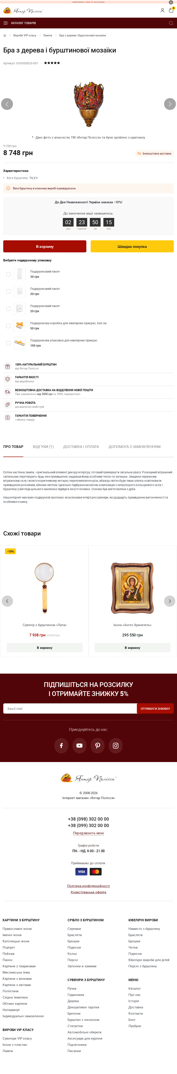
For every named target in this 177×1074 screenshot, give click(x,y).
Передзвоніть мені (88, 833)
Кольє (72, 953)
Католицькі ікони (16, 941)
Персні (73, 960)
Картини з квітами (17, 985)
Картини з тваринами (19, 966)
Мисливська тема (16, 972)
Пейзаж (8, 953)
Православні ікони (17, 928)
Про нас (134, 994)
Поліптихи (11, 991)
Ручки (72, 988)
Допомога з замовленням (135, 446)
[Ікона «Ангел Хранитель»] (132, 588)
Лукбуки (134, 1026)
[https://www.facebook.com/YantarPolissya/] (61, 745)
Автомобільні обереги (84, 1032)
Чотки (133, 947)
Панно (8, 960)
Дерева (73, 1001)
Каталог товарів (23, 23)
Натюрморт (11, 1010)
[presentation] (7, 104)
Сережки (74, 928)
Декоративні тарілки (83, 1007)
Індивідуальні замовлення (23, 1016)
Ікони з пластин (15, 1044)
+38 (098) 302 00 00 (88, 819)
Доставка (135, 1007)
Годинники (76, 994)
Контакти (135, 1013)
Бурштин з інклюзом (83, 1019)
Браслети (75, 935)
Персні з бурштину (142, 966)
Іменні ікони (12, 935)
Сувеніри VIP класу (17, 1038)
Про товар (13, 446)
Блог (132, 1019)
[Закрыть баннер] (171, 2)
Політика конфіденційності (88, 886)
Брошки (73, 941)
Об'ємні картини (15, 1003)
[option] (43, 450)
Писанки (74, 1051)
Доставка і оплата (81, 446)
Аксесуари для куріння (85, 1038)
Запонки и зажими (82, 966)
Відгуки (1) (43, 446)
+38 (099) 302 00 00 (88, 825)
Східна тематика (15, 997)
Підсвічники (77, 1044)
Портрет (9, 947)
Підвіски (74, 947)
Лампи (47, 35)
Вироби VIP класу (24, 35)
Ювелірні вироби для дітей (148, 960)
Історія (133, 1001)
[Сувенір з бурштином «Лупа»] (45, 588)
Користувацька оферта (88, 892)
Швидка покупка (132, 247)
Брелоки (74, 1013)
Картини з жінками (17, 978)
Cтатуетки (75, 1026)
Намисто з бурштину (144, 928)
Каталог (134, 988)
